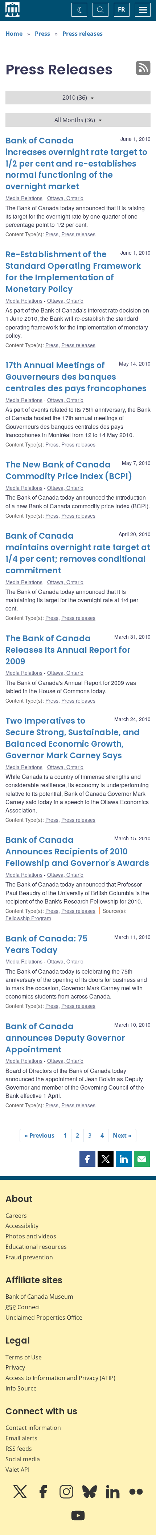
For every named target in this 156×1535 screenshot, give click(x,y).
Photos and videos (30, 1236)
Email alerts (21, 1438)
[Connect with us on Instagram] (67, 1497)
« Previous (39, 1135)
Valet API (17, 1470)
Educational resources (36, 1247)
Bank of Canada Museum (39, 1297)
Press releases (82, 34)
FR (121, 9)
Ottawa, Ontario (65, 198)
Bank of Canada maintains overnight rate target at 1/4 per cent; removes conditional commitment (77, 553)
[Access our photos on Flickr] (136, 1497)
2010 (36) (74, 98)
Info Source (21, 1388)
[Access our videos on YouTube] (78, 1521)
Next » (122, 1135)
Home (13, 34)
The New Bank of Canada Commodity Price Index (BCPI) (68, 470)
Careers (16, 1216)
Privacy (15, 1367)
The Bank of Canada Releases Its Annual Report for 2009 (68, 650)
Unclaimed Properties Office (43, 1317)
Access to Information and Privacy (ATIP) (60, 1378)
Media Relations (23, 198)
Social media (22, 1459)
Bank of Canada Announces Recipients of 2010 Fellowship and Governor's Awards (77, 852)
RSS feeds (18, 1449)
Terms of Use (23, 1357)
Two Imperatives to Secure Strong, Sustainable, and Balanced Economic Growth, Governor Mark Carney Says (72, 738)
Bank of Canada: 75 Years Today (46, 944)
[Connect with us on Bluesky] (90, 1497)
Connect (22, 1307)
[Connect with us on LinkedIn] (113, 1497)
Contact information (33, 1428)
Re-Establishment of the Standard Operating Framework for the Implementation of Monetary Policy (73, 272)
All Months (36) (74, 120)
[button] (87, 1159)
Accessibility (21, 1226)
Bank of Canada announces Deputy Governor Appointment (65, 1038)
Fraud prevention (29, 1257)
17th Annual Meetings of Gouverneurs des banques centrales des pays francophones (76, 377)
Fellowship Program (28, 918)
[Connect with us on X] (20, 1497)
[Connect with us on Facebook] (44, 1497)
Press (42, 34)
